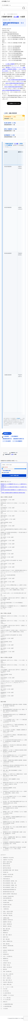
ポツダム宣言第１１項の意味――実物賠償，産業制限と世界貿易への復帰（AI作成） (15, 730)
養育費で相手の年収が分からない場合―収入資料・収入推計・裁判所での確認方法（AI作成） (15, 783)
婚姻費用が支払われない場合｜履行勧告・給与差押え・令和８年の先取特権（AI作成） (15, 822)
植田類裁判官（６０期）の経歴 (7, 692)
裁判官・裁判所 (6, 861)
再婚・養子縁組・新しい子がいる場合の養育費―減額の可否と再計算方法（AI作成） (15, 827)
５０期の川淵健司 (10, 64)
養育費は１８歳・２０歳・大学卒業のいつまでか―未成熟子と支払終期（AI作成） (15, 812)
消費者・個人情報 (6, 967)
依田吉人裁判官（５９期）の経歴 (7, 563)
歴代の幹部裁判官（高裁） (8, 883)
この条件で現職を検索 (14, 475)
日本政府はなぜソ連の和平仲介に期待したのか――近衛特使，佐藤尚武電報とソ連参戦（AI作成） (15, 792)
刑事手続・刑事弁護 (7, 945)
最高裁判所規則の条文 (7, 891)
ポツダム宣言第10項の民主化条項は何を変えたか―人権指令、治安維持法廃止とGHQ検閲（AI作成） (15, 740)
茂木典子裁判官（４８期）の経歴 (7, 578)
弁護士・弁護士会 (6, 911)
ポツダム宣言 (5, 999)
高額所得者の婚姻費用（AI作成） (10, 787)
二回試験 (5, 908)
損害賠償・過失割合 (7, 919)
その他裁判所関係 (6, 1004)
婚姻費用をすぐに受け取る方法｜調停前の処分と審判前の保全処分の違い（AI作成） (15, 746)
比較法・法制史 (6, 975)
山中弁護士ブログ (6, 1)
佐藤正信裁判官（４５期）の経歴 (7, 651)
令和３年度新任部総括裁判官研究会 (17, 79)
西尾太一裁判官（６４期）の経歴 (7, 581)
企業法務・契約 (6, 962)
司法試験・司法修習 (7, 896)
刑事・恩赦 (5, 943)
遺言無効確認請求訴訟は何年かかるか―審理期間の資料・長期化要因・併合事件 (15, 715)
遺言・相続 (5, 939)
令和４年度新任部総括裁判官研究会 (14, 83)
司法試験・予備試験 (7, 900)
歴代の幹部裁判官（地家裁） (9, 885)
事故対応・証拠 (6, 926)
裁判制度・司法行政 (7, 874)
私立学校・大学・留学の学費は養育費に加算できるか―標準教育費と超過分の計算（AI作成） (15, 802)
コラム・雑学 (5, 997)
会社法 (4, 952)
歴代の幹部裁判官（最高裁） (9, 880)
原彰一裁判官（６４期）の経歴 (7, 537)
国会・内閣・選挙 (6, 980)
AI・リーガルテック (7, 986)
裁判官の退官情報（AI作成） (6, 522)
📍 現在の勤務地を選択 (6, 470)
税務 (4, 969)
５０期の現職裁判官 (14, 436)
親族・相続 (5, 928)
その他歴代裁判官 (6, 876)
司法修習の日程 (6, 904)
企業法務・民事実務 (7, 950)
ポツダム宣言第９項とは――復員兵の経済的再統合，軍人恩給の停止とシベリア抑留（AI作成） (15, 725)
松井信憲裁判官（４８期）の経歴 (7, 507)
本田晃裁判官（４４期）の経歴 (7, 553)
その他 (4, 1008)
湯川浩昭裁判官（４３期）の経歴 (7, 499)
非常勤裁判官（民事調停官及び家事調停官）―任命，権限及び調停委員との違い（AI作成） (15, 843)
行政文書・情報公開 (7, 982)
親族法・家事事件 (6, 941)
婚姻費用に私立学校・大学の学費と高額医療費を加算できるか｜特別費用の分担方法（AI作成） (15, 807)
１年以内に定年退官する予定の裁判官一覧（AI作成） (11, 560)
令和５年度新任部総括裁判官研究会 (13, 86)
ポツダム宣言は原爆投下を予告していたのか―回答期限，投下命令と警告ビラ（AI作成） (15, 797)
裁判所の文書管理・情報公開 (9, 893)
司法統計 (5, 872)
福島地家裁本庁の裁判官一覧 (18, 438)
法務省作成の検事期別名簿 (6, 550)
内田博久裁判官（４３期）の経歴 (7, 540)
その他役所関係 (6, 1006)
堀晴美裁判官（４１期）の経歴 (7, 644)
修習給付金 (5, 906)
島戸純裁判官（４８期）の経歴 (7, 695)
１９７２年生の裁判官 (7, 441)
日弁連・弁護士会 (6, 913)
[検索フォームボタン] (24, 8)
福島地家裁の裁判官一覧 (7, 438)
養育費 (4, 932)
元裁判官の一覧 (6, 859)
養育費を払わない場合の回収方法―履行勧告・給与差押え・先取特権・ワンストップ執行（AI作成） (14, 848)
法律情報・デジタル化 (7, 995)
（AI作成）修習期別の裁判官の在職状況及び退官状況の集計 (13, 492)
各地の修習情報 (6, 898)
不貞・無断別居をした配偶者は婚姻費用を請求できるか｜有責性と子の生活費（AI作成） (15, 817)
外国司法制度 (5, 878)
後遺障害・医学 (6, 921)
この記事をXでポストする (13, 103)
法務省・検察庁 (6, 984)
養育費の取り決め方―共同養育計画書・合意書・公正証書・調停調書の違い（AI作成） (14, 833)
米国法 (4, 1001)
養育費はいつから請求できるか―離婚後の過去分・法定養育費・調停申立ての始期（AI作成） (15, 775)
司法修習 (5, 902)
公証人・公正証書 (6, 956)
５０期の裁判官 (6, 436)
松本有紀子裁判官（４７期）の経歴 (8, 519)
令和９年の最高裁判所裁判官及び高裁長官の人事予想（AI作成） (14, 529)
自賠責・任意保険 (6, 924)
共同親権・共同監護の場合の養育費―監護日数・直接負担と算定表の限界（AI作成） (15, 761)
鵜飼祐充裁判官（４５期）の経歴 (7, 515)
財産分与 (5, 936)
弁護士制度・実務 (6, 915)
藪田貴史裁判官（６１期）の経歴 (7, 547)
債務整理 (5, 958)
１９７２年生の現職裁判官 (17, 441)
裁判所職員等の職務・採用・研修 (10, 870)
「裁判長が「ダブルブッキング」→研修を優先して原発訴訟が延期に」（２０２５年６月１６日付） (14, 69)
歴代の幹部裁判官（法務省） (9, 887)
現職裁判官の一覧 (7, 433)
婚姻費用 (5, 930)
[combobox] (13, 7)
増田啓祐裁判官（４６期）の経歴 (7, 543)
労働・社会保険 (6, 971)
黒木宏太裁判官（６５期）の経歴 (7, 567)
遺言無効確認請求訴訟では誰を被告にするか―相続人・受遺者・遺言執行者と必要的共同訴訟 (15, 710)
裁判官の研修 (5, 863)
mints (4, 988)
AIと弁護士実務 (6, 993)
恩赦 (4, 947)
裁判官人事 (5, 865)
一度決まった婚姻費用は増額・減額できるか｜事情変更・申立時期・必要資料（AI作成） (15, 838)
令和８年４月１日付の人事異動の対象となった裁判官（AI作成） (14, 585)
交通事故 (5, 917)
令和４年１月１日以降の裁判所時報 (8, 575)
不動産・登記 (5, 965)
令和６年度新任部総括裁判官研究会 (11, 90)
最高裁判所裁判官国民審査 (8, 889)
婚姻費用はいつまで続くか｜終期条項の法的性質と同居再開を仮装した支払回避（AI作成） (15, 751)
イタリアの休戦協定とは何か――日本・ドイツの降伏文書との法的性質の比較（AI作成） (15, 720)
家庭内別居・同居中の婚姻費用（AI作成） (11, 779)
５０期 (12, 454)
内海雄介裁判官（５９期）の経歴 (7, 525)
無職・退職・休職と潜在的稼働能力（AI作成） (12, 770)
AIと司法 (5, 990)
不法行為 (5, 960)
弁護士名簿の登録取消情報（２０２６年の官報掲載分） (12, 602)
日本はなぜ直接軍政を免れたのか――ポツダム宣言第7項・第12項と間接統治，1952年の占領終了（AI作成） (15, 756)
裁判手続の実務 (6, 868)
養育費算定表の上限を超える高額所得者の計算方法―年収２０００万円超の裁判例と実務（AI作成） (15, 766)
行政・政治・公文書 (7, 974)
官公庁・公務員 (6, 978)
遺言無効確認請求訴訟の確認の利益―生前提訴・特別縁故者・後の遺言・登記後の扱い (15, 705)
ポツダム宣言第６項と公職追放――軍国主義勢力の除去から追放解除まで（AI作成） (15, 735)
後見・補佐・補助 (6, 934)
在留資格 (5, 954)
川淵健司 (18, 418)
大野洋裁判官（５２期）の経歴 (7, 557)
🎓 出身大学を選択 (5, 472)
